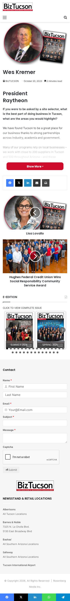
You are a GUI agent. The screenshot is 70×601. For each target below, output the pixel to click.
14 (56, 348)
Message (8, 429)
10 (41, 348)
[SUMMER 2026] (19, 330)
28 (54, 352)
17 (13, 352)
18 (16, 352)
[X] (19, 183)
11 (44, 348)
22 (31, 352)
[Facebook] (10, 183)
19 (20, 352)
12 (48, 348)
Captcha (8, 446)
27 (50, 352)
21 (28, 352)
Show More (34, 166)
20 (24, 352)
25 (42, 352)
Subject (7, 416)
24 (39, 352)
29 (57, 352)
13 (52, 348)
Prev (8, 330)
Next (63, 330)
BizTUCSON (12, 81)
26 (46, 352)
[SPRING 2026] (51, 330)
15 (59, 348)
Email (6, 403)
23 (35, 352)
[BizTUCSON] (18, 7)
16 (63, 348)
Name (6, 380)
